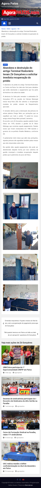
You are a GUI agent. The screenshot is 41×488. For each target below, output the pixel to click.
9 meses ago (9, 437)
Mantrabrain (29, 485)
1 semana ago (9, 406)
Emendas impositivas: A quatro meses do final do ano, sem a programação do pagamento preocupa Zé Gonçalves (21, 323)
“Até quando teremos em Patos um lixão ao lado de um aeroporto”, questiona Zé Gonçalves (20, 334)
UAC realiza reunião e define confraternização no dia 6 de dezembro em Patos (19, 466)
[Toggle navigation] (9, 23)
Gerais (5, 64)
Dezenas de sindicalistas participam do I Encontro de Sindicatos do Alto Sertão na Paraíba (20, 401)
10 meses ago (9, 471)
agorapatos (18, 372)
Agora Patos (9, 3)
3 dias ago (8, 372)
